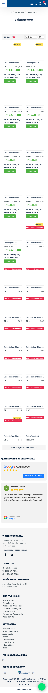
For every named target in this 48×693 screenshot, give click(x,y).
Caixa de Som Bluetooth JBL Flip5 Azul (35, 243)
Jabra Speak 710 (10, 243)
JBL (6, 66)
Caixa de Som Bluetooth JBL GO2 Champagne (13, 347)
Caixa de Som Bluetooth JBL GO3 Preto (13, 436)
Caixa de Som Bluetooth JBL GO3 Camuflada (13, 288)
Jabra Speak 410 (32, 436)
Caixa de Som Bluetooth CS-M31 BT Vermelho (35, 153)
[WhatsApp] (42, 687)
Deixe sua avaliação (33, 476)
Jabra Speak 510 (32, 63)
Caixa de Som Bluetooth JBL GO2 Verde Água (13, 377)
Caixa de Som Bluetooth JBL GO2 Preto (35, 377)
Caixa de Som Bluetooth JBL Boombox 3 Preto (13, 108)
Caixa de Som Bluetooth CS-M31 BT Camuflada (13, 198)
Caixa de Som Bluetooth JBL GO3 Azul (35, 406)
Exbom (7, 156)
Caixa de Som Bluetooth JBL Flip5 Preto (13, 406)
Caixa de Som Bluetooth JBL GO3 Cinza (35, 108)
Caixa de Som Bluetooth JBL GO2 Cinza (35, 317)
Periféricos (19, 12)
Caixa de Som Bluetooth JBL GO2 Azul (35, 288)
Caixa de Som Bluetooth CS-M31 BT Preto (35, 198)
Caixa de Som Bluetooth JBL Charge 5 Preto (13, 63)
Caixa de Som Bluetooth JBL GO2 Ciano (35, 347)
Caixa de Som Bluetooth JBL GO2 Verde (13, 317)
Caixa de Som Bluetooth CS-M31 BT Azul (13, 153)
